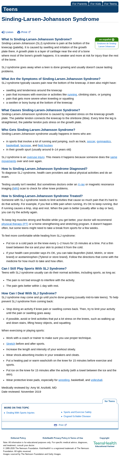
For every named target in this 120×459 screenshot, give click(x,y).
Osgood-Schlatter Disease (77, 416)
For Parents (79, 3)
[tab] (109, 401)
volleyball (96, 380)
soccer (91, 141)
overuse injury (35, 157)
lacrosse (25, 145)
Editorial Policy (18, 438)
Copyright (104, 438)
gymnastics (104, 141)
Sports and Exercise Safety (78, 412)
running (72, 94)
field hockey (45, 145)
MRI (15, 188)
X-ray (81, 184)
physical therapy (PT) (15, 224)
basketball (12, 145)
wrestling (64, 380)
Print (24, 32)
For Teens (110, 3)
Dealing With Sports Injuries (20, 412)
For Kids (95, 3)
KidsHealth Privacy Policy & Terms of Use (63, 438)
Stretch (10, 343)
